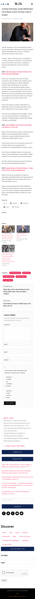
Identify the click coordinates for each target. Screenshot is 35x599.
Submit (4, 580)
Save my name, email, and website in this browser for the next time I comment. (16, 372)
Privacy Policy (7, 544)
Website (6, 360)
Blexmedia (7, 18)
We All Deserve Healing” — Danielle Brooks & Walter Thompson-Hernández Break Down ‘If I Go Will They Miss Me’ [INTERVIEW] (17, 486)
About (17, 533)
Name (6, 344)
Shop (10, 533)
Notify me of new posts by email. (9, 394)
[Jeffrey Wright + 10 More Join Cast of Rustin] (23, 229)
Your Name (4, 555)
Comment (7, 325)
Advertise (25, 541)
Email (6, 352)
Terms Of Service (24, 537)
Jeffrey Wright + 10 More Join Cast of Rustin (22, 235)
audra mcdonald (15, 272)
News (14, 537)
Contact (24, 533)
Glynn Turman (8, 280)
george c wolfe (21, 276)
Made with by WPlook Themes (17, 596)
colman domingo (8, 276)
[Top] (17, 593)
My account (6, 537)
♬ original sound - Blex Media (14, 446)
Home (4, 533)
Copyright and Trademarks (10, 541)
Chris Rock (26, 272)
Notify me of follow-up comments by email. (9, 381)
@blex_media (8, 418)
